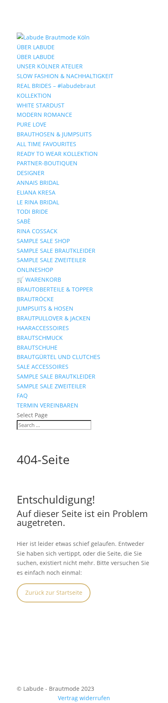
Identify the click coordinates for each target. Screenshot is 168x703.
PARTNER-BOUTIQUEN (47, 163)
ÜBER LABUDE (36, 47)
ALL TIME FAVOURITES (46, 144)
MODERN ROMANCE (44, 114)
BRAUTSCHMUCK (40, 338)
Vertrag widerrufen (84, 698)
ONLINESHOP (35, 270)
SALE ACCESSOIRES (43, 366)
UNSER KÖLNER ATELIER (50, 66)
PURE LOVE (31, 124)
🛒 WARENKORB (39, 279)
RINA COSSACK (37, 231)
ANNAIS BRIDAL (38, 182)
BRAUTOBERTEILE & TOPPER (55, 289)
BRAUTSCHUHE (37, 347)
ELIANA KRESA (36, 192)
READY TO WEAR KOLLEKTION (57, 154)
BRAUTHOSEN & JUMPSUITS (54, 134)
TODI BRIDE (32, 211)
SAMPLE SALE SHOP (43, 241)
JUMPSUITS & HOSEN (45, 308)
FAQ (22, 395)
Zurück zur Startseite (53, 592)
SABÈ (24, 221)
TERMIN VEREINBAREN (47, 405)
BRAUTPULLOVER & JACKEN (54, 318)
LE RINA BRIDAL (38, 202)
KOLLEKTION (34, 95)
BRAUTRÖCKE (35, 299)
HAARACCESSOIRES (43, 328)
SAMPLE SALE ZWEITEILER (51, 260)
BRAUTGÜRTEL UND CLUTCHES (58, 357)
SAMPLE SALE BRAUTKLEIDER (56, 250)
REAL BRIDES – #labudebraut (56, 86)
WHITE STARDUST (40, 105)
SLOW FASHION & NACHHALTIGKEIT (65, 76)
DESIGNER (30, 173)
